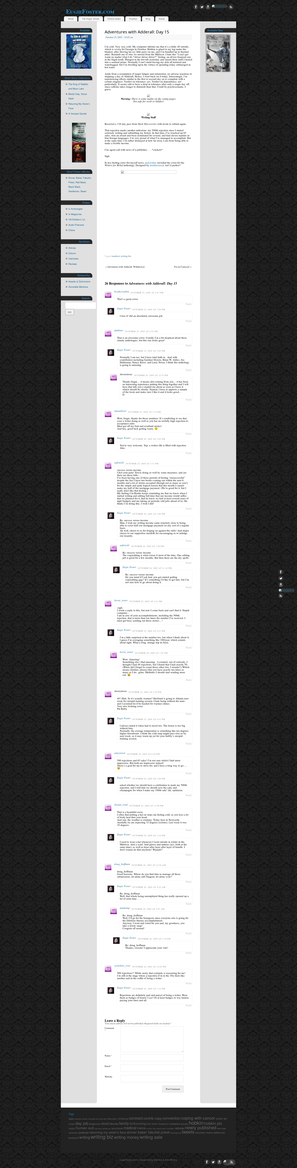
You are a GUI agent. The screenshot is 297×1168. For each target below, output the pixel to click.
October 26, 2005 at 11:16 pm (155, 568)
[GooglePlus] (219, 6)
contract (136, 1118)
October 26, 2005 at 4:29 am (149, 887)
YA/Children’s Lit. (77, 219)
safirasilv (119, 462)
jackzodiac (151, 162)
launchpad (117, 1128)
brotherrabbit (121, 291)
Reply (189, 304)
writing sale (151, 1137)
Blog (148, 18)
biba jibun (112, 1118)
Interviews (73, 258)
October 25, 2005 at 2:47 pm (147, 292)
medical (116, 256)
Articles (72, 247)
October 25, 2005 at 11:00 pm (146, 805)
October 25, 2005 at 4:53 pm (148, 630)
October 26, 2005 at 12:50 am (149, 865)
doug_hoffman (122, 864)
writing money (126, 1137)
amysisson (119, 753)
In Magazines (75, 214)
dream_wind (121, 804)
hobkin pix (213, 1123)
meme (141, 1128)
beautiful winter (81, 1118)
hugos (72, 1128)
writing (84, 1137)
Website (108, 1076)
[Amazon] (208, 7)
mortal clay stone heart (156, 1128)
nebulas (179, 1128)
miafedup (125, 908)
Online (71, 230)
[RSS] (231, 7)
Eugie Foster (124, 308)
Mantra (158, 1159)
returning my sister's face (107, 1132)
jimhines (118, 330)
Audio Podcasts (76, 224)
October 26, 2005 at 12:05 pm (149, 966)
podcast (84, 1132)
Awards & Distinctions (79, 281)
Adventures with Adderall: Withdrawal (125, 266)
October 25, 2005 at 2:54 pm (141, 331)
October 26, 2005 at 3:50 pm (147, 546)
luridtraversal (157, 165)
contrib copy (152, 1118)
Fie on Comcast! (182, 266)
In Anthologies (75, 208)
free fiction (152, 1123)
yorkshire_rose (122, 965)
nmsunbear (120, 411)
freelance (164, 1123)
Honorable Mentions (78, 286)
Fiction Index (114, 18)
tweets (188, 1132)
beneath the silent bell (97, 1118)
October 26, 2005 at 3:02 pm (148, 438)
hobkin (196, 1122)
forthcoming (138, 1123)
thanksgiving (175, 1132)
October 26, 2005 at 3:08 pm (148, 778)
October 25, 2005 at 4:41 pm (145, 601)
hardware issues (178, 1123)
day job (81, 1123)
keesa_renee (121, 600)
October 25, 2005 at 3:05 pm (148, 350)
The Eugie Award (90, 18)
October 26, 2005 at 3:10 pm (148, 835)
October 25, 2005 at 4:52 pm (148, 719)
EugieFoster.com (90, 11)
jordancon (106, 1128)
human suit (85, 1127)
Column (72, 253)
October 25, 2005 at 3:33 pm (142, 463)
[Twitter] (202, 7)
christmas (123, 1118)
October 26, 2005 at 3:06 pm (148, 513)
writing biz (126, 256)
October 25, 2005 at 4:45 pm (145, 692)
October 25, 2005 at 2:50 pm (148, 309)
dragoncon (95, 1123)
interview (98, 1128)
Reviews (72, 263)
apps (71, 1118)
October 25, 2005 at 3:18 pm (144, 411)
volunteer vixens (204, 1132)
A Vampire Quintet (77, 113)
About (71, 18)
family (124, 1123)
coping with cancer (198, 1118)
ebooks (113, 1124)
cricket (72, 1123)
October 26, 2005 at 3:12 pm (148, 988)
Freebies (133, 18)
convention (172, 1118)
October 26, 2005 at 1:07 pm (151, 652)
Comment (109, 1029)
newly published (200, 1127)
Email (162, 18)
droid (105, 1123)
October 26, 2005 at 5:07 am (148, 909)
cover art (221, 1118)
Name (108, 1055)
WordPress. (171, 1159)
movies (170, 1128)
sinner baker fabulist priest (148, 1132)
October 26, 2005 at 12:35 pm (151, 375)
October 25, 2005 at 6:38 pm (143, 754)
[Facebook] (196, 7)
